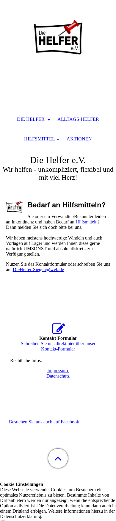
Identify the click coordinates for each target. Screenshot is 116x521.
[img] (58, 37)
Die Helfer (31, 119)
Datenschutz (58, 375)
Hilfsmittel (39, 138)
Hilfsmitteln (87, 221)
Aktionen (79, 138)
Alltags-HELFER (78, 119)
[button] (58, 458)
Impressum (58, 370)
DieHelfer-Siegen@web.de (38, 269)
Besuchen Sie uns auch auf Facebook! (45, 421)
